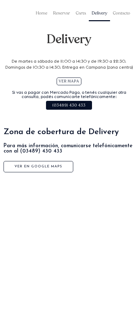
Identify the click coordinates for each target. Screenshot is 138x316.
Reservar (61, 13)
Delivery (99, 13)
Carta (81, 13)
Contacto (121, 13)
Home (41, 13)
